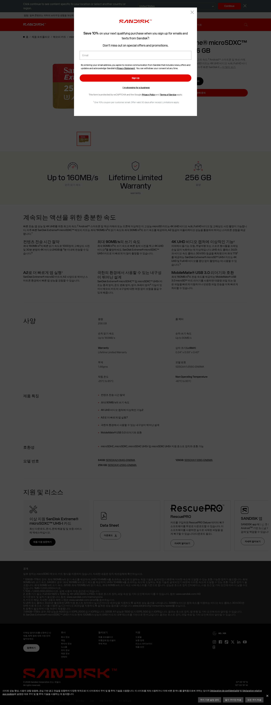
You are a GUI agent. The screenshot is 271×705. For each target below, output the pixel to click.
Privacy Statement (126, 68)
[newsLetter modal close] (192, 13)
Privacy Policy (148, 94)
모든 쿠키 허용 (254, 699)
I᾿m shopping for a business (136, 87)
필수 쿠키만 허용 (233, 699)
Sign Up (135, 78)
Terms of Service (168, 94)
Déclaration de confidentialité (224, 690)
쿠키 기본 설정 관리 (209, 699)
